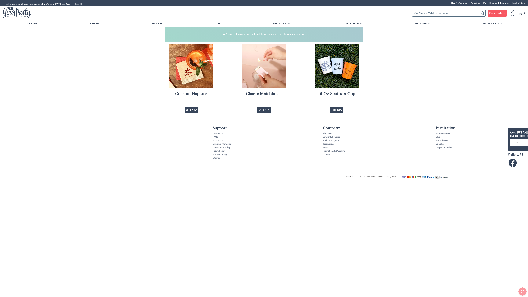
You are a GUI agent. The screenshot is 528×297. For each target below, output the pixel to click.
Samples (504, 3)
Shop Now (191, 110)
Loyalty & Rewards (331, 137)
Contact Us (218, 134)
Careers (326, 155)
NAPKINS (94, 24)
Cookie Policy (369, 177)
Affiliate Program (331, 141)
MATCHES (157, 24)
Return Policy (219, 151)
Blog (438, 137)
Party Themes (490, 3)
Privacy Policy (390, 177)
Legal (380, 177)
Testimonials (328, 144)
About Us (475, 3)
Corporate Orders (444, 148)
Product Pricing (220, 155)
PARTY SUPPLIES (281, 24)
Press (325, 148)
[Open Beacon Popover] (522, 291)
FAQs (215, 137)
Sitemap (216, 158)
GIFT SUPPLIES (352, 24)
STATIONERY (421, 24)
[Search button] (483, 13)
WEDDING (31, 24)
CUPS (217, 24)
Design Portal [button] (496, 13)
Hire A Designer (459, 3)
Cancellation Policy (221, 148)
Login (513, 15)
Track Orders (518, 3)
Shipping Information (222, 144)
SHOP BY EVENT (491, 24)
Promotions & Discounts (334, 151)
